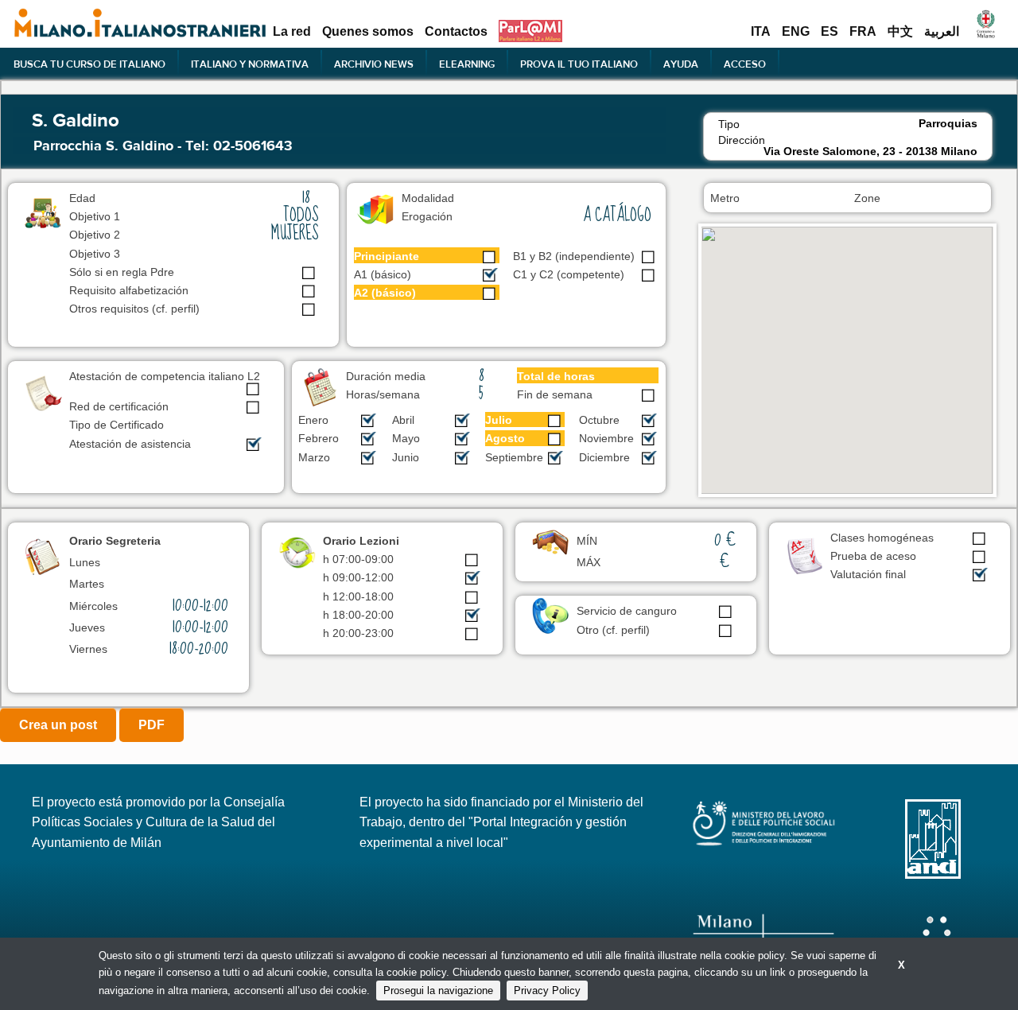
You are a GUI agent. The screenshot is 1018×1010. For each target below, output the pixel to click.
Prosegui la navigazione (438, 990)
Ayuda (680, 63)
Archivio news (374, 63)
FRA (862, 31)
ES (829, 31)
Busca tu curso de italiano (89, 63)
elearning (467, 63)
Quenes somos (368, 31)
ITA (761, 31)
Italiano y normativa (250, 63)
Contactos (456, 31)
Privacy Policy (547, 990)
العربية (941, 31)
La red (292, 31)
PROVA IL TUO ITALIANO (579, 63)
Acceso (745, 63)
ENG (796, 31)
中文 (900, 31)
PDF (151, 725)
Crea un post (58, 725)
